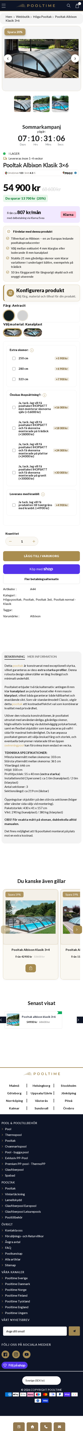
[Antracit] (9, 315)
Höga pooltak (42, 16)
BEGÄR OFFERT (19, 1426)
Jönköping (68, 1093)
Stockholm (68, 1085)
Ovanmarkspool (15, 1146)
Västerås (41, 1100)
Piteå (68, 1100)
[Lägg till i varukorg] (30, 968)
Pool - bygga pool (17, 1152)
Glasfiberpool (14, 1169)
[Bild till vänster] (9, 104)
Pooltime (55, 1389)
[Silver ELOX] (22, 315)
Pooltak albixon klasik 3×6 (39, 1016)
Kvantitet (12, 533)
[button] (5, 5)
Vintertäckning (15, 1194)
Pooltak (28, 599)
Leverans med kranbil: (26, 494)
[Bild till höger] (73, 104)
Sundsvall (41, 1108)
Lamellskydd (13, 1200)
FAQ (8, 1247)
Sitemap (10, 1265)
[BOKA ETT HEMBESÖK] (32, 1426)
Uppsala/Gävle (41, 1093)
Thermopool (13, 1134)
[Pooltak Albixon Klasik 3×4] (30, 917)
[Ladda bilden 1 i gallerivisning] (22, 103)
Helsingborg (41, 1085)
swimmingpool (14, 745)
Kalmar (14, 1108)
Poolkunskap (13, 1253)
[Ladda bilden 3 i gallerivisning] (60, 103)
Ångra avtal (12, 1242)
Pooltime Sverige (16, 1278)
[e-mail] (59, 1426)
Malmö (14, 1085)
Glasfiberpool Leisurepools (23, 1211)
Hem (9, 16)
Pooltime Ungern (16, 1313)
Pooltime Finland (16, 1295)
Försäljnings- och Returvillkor (24, 1236)
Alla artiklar (13, 1259)
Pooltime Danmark (17, 1284)
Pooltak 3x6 (44, 599)
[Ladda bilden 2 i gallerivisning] (41, 103)
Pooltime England (16, 1307)
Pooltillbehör (14, 1217)
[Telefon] (46, 1426)
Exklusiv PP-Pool (16, 1158)
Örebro (68, 1108)
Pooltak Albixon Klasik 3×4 (31, 949)
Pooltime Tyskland (17, 1301)
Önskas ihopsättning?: (27, 395)
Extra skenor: (21, 350)
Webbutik (23, 16)
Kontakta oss (14, 1230)
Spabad (10, 1175)
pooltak (18, 665)
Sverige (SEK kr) (35, 1380)
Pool (8, 1129)
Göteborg (14, 1093)
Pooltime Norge (15, 1289)
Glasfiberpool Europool (20, 1205)
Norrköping (14, 1100)
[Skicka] (74, 1331)
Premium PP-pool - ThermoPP (25, 1163)
